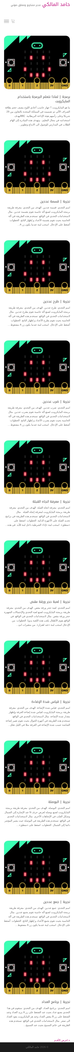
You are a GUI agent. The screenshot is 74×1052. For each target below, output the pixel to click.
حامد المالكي (32, 1047)
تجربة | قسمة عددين (55, 201)
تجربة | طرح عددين (56, 301)
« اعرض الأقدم (62, 1040)
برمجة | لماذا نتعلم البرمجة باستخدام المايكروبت (44, 99)
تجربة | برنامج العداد (55, 1002)
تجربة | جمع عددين (56, 902)
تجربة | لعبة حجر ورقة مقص (50, 602)
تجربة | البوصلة (59, 802)
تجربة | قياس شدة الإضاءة (50, 702)
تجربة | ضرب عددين (56, 402)
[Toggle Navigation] (6, 22)
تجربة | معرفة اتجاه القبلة (51, 501)
